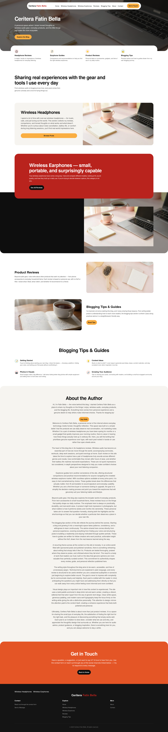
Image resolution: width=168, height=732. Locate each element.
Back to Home (84, 672)
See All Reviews (36, 187)
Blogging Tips (106, 6)
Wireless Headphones (68, 6)
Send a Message (20, 707)
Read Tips (91, 322)
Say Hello (84, 419)
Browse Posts (49, 135)
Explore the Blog (23, 37)
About (114, 6)
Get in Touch (133, 6)
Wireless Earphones (85, 6)
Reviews (96, 6)
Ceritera (37, 5)
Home (57, 6)
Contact (120, 6)
